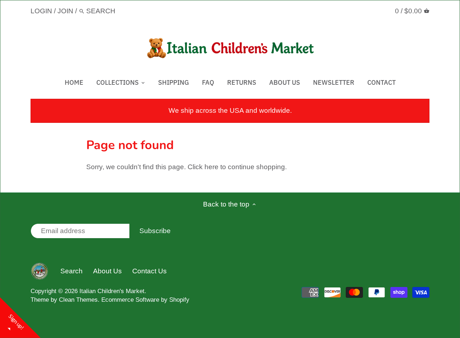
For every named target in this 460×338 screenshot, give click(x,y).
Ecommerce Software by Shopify (145, 299)
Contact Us (149, 271)
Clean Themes (78, 299)
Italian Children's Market (111, 291)
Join (65, 11)
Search (71, 271)
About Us (107, 271)
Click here (203, 167)
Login (41, 11)
